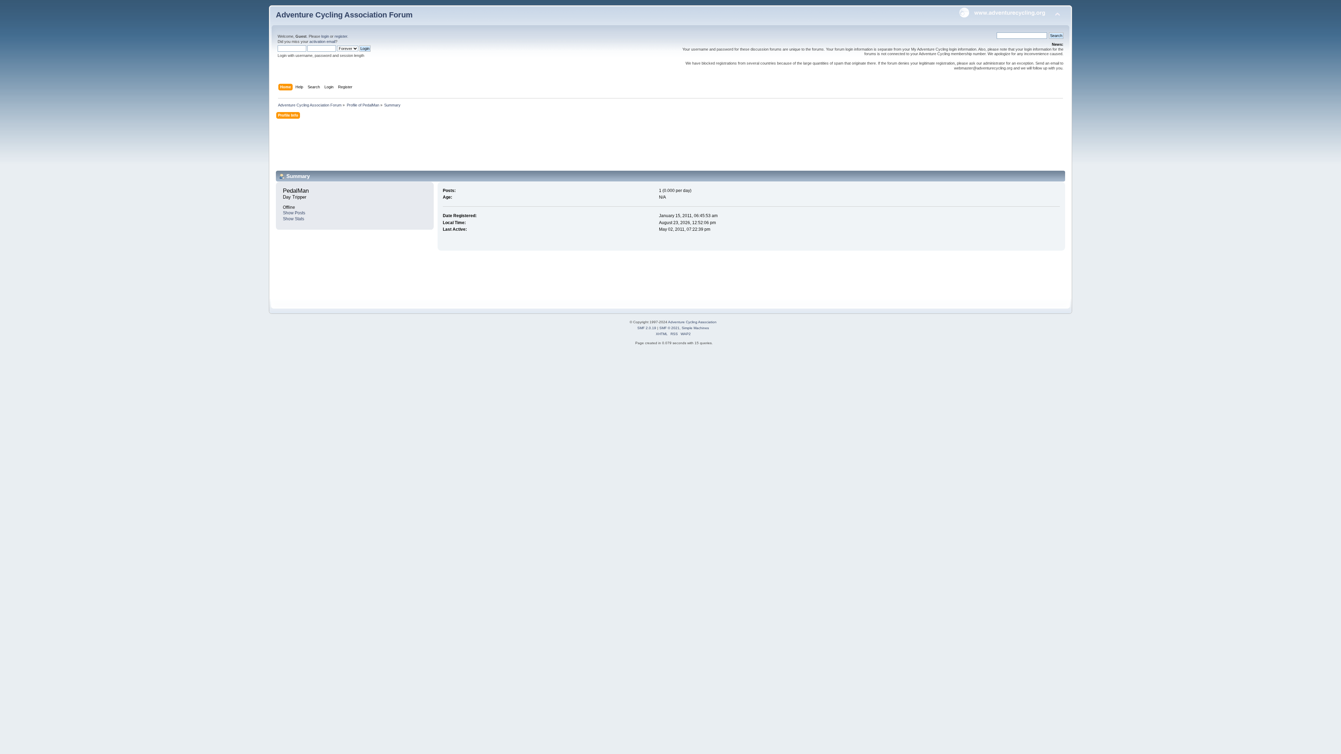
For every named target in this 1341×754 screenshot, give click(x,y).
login (325, 36)
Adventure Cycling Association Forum (344, 14)
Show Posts (294, 212)
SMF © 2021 (669, 328)
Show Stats (293, 218)
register (341, 36)
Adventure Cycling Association (692, 322)
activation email (322, 41)
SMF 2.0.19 (646, 328)
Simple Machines (695, 328)
